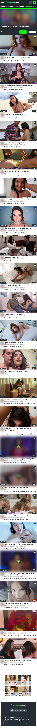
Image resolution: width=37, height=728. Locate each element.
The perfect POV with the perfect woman (17, 228)
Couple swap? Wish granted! (13, 314)
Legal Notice (21, 719)
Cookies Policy (6, 720)
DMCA (19, 720)
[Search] (30, 2)
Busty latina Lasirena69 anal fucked (16, 371)
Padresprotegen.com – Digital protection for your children (18, 723)
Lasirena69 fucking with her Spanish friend (18, 200)
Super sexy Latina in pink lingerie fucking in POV (19, 459)
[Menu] (2, 2)
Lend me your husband (17, 6)
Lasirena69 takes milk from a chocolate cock (18, 632)
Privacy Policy (27, 719)
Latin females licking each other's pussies (17, 661)
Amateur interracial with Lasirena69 (16, 400)
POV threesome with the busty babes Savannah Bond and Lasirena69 (19, 574)
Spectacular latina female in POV (15, 343)
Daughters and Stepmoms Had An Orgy (17, 516)
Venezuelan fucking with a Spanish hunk (17, 57)
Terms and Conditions (12, 719)
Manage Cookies (14, 720)
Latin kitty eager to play (12, 285)
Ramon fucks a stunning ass (13, 143)
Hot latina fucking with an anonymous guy (18, 603)
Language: (18, 710)
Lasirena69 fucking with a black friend (16, 487)
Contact (4, 719)
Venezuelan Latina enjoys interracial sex (17, 171)
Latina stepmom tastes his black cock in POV (19, 86)
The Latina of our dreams (12, 257)
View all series (32, 6)
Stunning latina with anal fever (14, 114)
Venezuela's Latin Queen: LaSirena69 (15, 58)
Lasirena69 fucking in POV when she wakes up (19, 544)
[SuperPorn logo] (12, 2)
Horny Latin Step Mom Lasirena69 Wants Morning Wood (17, 429)
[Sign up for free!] (34, 2)
